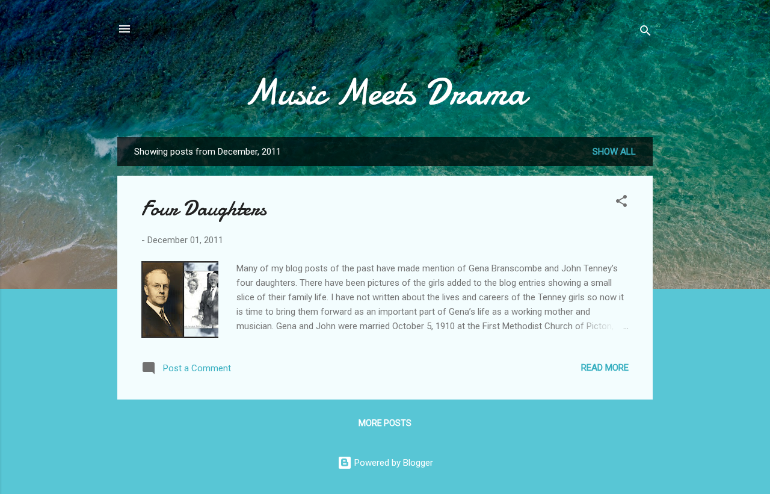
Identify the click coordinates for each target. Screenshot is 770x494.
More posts (385, 423)
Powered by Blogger (392, 462)
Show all (614, 151)
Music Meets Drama (385, 92)
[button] (621, 203)
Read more (605, 367)
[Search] (645, 32)
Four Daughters (203, 208)
